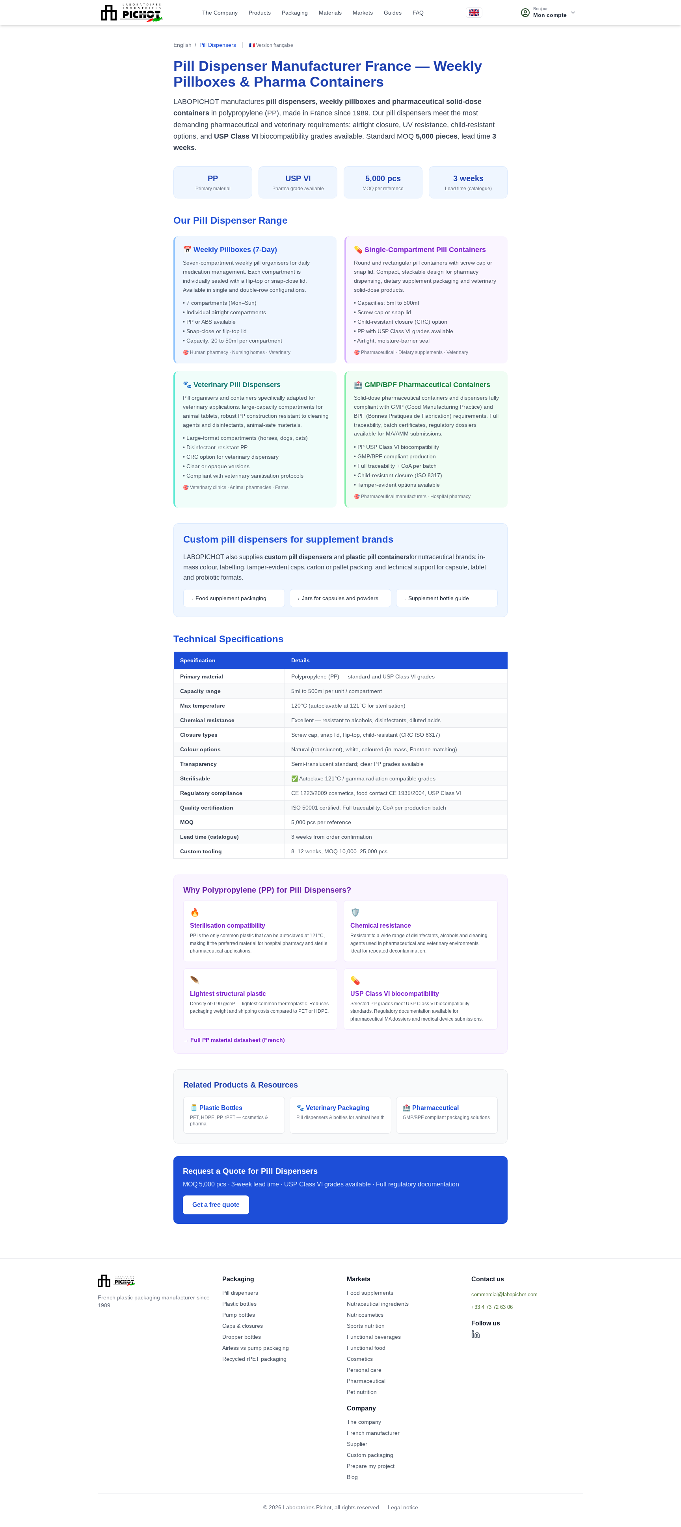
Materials (330, 12)
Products (260, 12)
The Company (220, 12)
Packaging (295, 12)
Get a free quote (216, 1204)
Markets (363, 12)
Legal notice (403, 1507)
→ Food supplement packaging (227, 598)
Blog (352, 1477)
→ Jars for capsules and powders (336, 598)
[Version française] (474, 12)
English (182, 45)
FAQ (418, 12)
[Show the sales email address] (527, 1294)
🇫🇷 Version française (271, 45)
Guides (393, 12)
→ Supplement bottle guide (435, 598)
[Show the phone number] (527, 1307)
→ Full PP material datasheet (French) (234, 1040)
